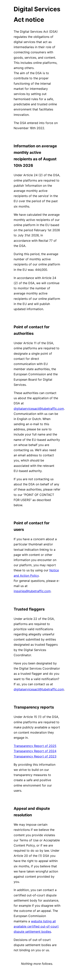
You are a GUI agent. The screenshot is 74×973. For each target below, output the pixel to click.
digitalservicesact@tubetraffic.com (39, 408)
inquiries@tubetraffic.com (32, 591)
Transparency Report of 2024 (35, 751)
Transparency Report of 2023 (35, 756)
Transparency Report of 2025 (35, 746)
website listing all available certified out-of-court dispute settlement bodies (36, 926)
